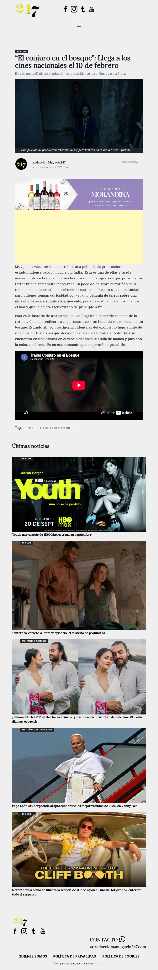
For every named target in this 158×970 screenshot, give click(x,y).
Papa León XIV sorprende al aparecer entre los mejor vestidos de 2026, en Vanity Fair (74, 806)
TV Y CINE (21, 51)
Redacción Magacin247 (49, 162)
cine (30, 428)
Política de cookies (121, 956)
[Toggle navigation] (79, 26)
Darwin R (99, 963)
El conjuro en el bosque (55, 428)
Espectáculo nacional (34, 641)
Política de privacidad (74, 956)
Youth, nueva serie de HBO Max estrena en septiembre (52, 534)
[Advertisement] (79, 237)
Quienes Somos (32, 956)
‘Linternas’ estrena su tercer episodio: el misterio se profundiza (58, 633)
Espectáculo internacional (37, 729)
